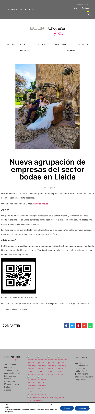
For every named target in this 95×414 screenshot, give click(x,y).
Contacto (85, 8)
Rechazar (82, 408)
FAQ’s (75, 8)
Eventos (24, 50)
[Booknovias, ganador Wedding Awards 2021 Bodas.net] (42, 394)
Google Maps (80, 380)
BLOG (53, 188)
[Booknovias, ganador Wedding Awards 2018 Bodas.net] (53, 374)
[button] (89, 15)
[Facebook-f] (25, 9)
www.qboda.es (40, 203)
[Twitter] (29, 9)
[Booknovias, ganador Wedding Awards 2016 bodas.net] (32, 374)
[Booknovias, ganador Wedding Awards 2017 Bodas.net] (42, 374)
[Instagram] (21, 9)
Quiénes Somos (83, 4)
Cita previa (69, 50)
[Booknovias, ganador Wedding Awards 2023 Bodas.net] (47, 400)
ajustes (10, 412)
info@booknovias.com (84, 377)
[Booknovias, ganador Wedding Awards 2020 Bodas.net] (32, 394)
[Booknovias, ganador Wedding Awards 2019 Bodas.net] (63, 374)
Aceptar (67, 408)
